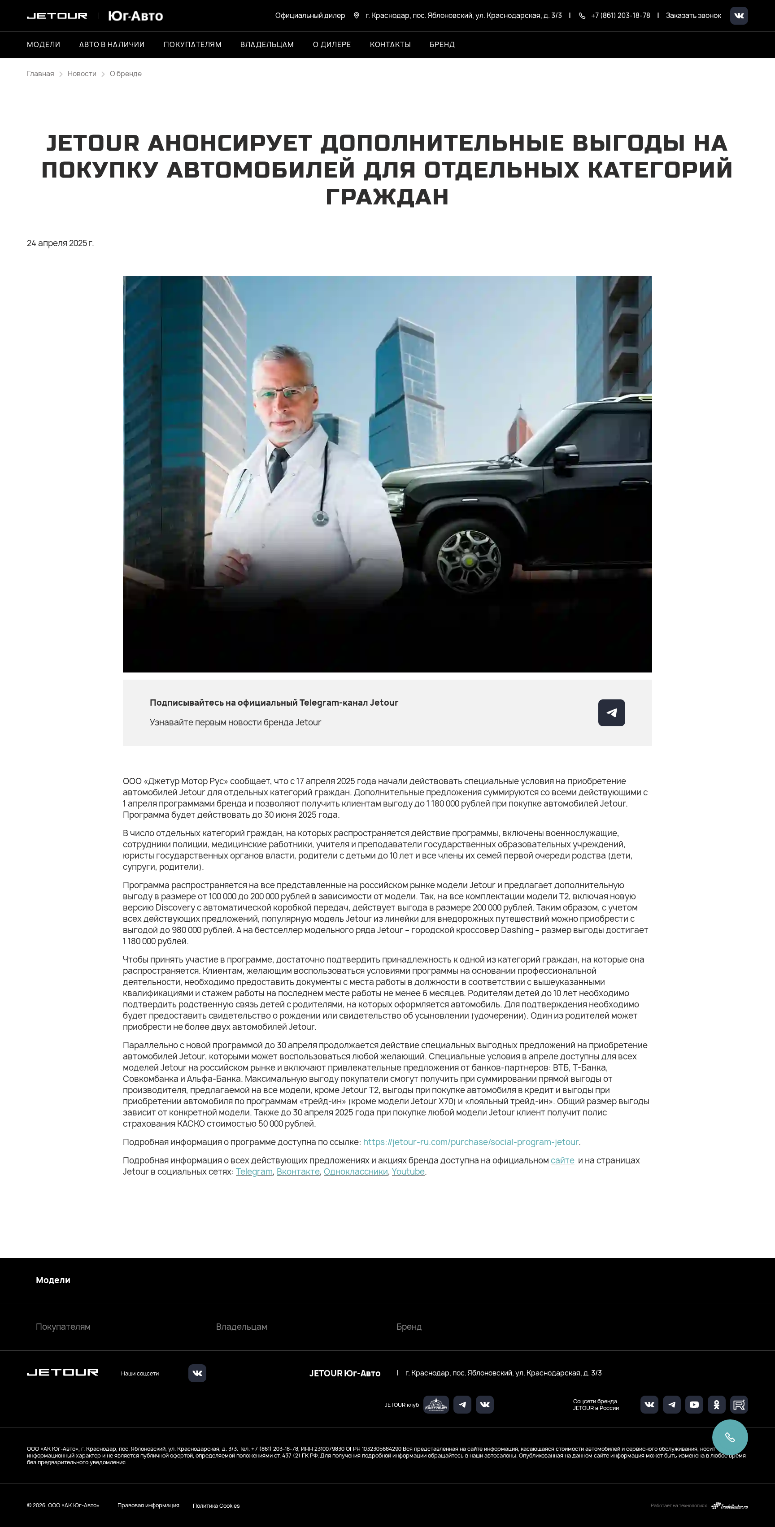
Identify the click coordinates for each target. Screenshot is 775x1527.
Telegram (254, 1171)
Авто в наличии (112, 44)
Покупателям (63, 1326)
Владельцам (241, 1326)
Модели (53, 1280)
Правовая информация (148, 1505)
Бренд (409, 1326)
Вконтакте (298, 1171)
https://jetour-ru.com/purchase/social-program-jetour (471, 1142)
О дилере (332, 44)
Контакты (390, 44)
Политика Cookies (216, 1505)
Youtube (408, 1171)
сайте (563, 1160)
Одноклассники (356, 1171)
